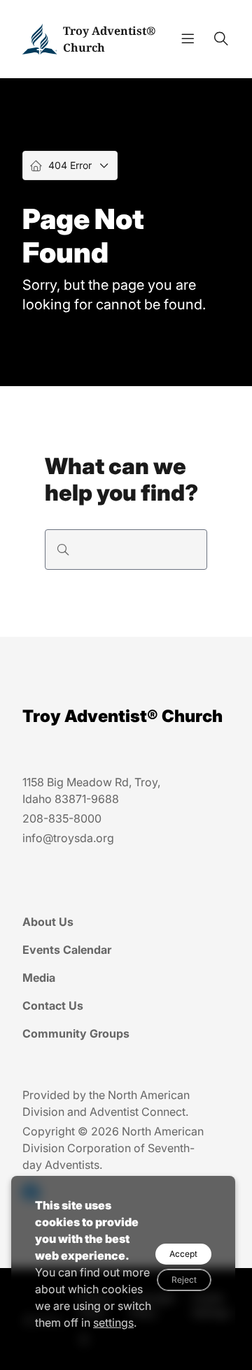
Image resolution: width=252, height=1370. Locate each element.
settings (113, 1323)
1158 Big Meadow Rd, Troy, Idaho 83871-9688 (91, 790)
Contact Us (52, 1005)
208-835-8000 (62, 818)
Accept (183, 1254)
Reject (184, 1279)
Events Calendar (66, 950)
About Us (48, 922)
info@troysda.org (68, 838)
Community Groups (76, 1033)
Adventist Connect (138, 1112)
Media (38, 978)
